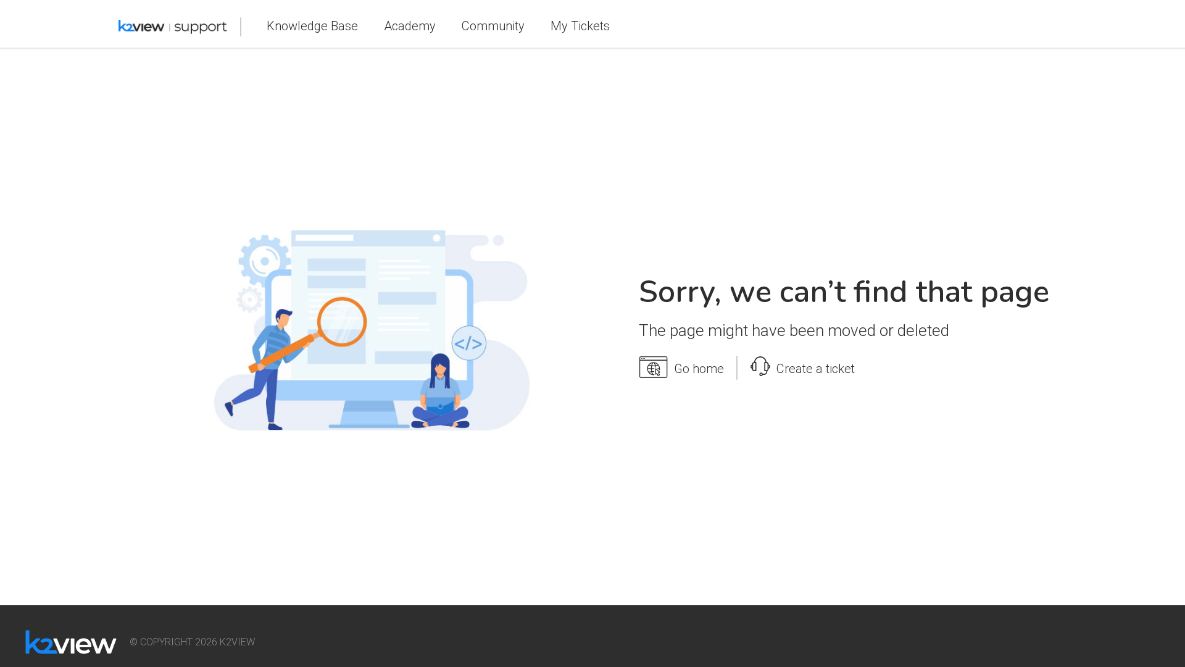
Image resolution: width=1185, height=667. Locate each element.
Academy (410, 26)
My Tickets (580, 26)
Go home (699, 368)
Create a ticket (815, 368)
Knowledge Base (312, 26)
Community (493, 26)
